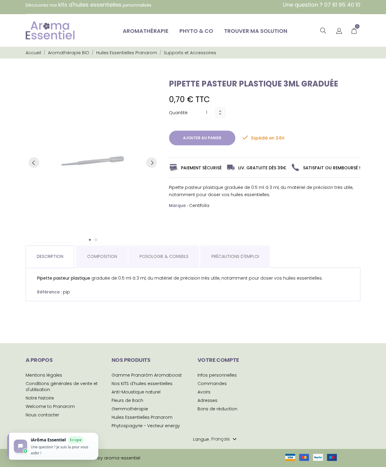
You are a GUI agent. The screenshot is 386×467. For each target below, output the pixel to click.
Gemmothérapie (130, 409)
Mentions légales (44, 375)
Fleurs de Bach (127, 400)
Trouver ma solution (255, 31)
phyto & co (196, 31)
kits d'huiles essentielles (90, 4)
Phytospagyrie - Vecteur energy (146, 426)
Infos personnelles (217, 375)
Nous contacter (42, 415)
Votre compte (218, 360)
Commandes (212, 384)
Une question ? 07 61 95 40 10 (321, 4)
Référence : (49, 292)
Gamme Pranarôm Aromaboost (147, 375)
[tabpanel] (93, 163)
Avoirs (204, 392)
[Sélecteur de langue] (339, 31)
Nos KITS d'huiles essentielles (142, 384)
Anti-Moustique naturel (136, 392)
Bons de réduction (217, 409)
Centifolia (199, 205)
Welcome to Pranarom (50, 406)
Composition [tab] (102, 256)
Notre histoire (40, 398)
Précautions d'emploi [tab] (235, 256)
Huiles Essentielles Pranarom (142, 417)
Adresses (207, 400)
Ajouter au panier (202, 137)
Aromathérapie (146, 31)
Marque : (178, 205)
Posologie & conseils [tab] (164, 256)
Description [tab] (50, 256)
